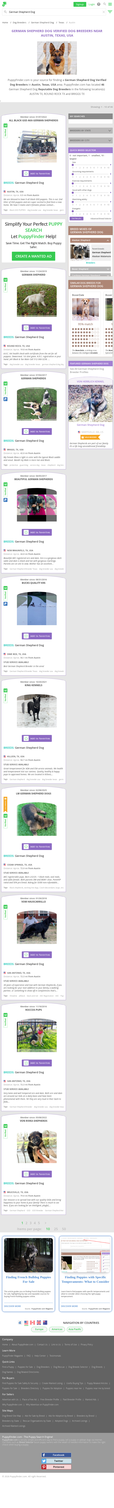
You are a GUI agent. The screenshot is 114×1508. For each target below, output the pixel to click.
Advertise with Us (10, 1399)
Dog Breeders (19, 22)
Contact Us (42, 1344)
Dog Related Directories (28, 1372)
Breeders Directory (30, 1388)
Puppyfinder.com (10, 1439)
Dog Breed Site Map (11, 1415)
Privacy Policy (87, 1344)
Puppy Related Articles (97, 1383)
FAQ (29, 1355)
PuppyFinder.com (12, 1437)
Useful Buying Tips (74, 1383)
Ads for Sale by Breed (35, 1415)
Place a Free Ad (29, 1399)
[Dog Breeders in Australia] (45, 1323)
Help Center (40, 1355)
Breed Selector (26, 1442)
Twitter (58, 1461)
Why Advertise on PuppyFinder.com (42, 1404)
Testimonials (55, 1355)
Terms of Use (71, 1344)
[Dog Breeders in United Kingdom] (39, 1323)
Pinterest (58, 1467)
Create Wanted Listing (52, 1383)
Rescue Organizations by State (37, 1420)
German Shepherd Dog (42, 22)
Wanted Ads (90, 1399)
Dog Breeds (97, 1366)
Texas (61, 22)
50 (64, 1229)
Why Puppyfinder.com (12, 1404)
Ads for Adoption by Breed (61, 1415)
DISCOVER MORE (12, 1306)
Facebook (58, 1455)
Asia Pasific (75, 1329)
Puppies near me (74, 1388)
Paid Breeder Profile (72, 1399)
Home (5, 22)
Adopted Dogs (61, 1420)
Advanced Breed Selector (101, 218)
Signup (80, 4)
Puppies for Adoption (52, 1388)
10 (48, 1229)
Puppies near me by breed (98, 1388)
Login (92, 4)
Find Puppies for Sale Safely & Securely (20, 1383)
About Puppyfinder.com (22, 1344)
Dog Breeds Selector (78, 1366)
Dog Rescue (59, 1366)
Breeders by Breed (85, 1415)
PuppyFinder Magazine (12, 1355)
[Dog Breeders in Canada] (33, 1323)
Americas (57, 1329)
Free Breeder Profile (49, 1399)
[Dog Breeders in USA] (26, 1323)
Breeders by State (10, 1420)
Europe (39, 1329)
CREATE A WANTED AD (33, 256)
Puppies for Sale (25, 1366)
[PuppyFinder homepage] (4, 4)
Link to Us (56, 1344)
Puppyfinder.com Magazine (42, 1309)
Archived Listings (79, 1420)
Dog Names (7, 1372)
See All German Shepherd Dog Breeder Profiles (87, 370)
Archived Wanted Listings (13, 1425)
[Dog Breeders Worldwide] (20, 1323)
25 (56, 1229)
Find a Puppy (8, 1366)
